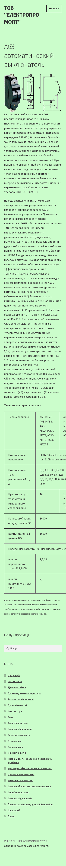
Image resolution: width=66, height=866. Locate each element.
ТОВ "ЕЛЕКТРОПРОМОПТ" (21, 14)
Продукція (14, 675)
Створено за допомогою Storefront (26, 845)
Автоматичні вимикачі (21, 699)
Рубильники (14, 741)
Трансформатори (18, 723)
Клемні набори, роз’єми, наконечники (29, 786)
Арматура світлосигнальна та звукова (30, 768)
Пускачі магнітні (17, 705)
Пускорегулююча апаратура (24, 693)
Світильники (15, 681)
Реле (10, 717)
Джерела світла (17, 687)
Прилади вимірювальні (21, 774)
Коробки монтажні (18, 792)
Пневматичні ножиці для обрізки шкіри (30, 804)
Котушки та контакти (20, 780)
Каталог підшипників (20, 798)
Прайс (11, 816)
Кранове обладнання (20, 729)
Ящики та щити (17, 752)
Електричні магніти (19, 735)
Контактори (15, 711)
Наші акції (14, 810)
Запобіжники (15, 747)
